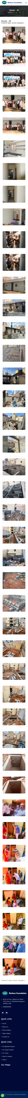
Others (4, 1059)
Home (9, 12)
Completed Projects (8, 1046)
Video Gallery (6, 1033)
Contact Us (5, 1037)
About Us (5, 1027)
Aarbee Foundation (20, 1094)
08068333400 (7, 1007)
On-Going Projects (8, 1050)
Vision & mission (7, 1056)
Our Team (5, 1053)
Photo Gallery (6, 1030)
